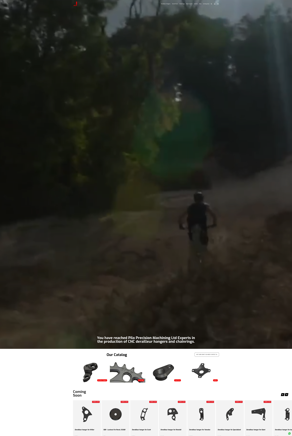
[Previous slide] (282, 394)
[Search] (211, 4)
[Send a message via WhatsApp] (289, 433)
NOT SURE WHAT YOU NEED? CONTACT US (206, 354)
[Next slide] (286, 395)
